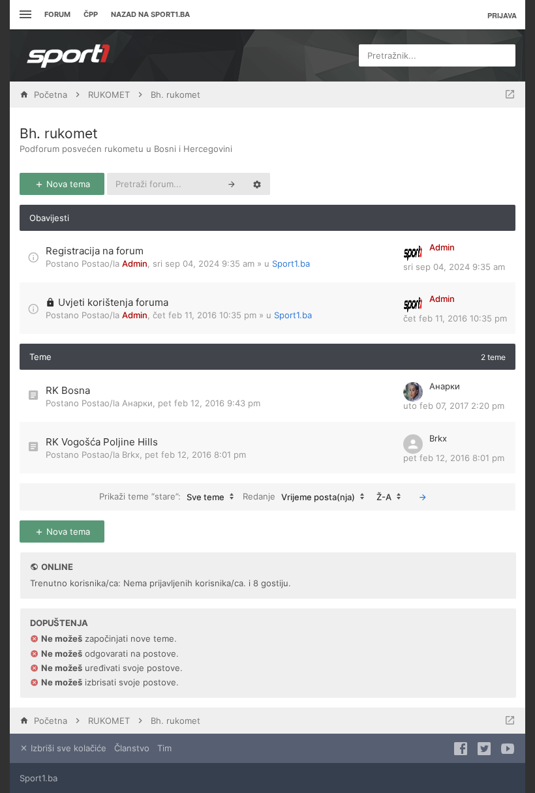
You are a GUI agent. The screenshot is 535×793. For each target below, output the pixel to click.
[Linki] (24, 14)
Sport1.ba (291, 263)
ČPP (91, 14)
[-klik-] (423, 497)
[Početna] (68, 55)
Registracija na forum (95, 251)
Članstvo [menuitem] (131, 748)
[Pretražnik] (232, 184)
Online (57, 566)
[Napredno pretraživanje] (257, 184)
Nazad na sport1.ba (150, 14)
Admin (134, 263)
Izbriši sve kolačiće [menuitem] (67, 748)
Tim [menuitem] (164, 748)
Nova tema (67, 184)
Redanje (299, 495)
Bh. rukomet (59, 133)
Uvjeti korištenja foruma (113, 302)
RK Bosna (68, 390)
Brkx (131, 454)
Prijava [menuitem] (502, 15)
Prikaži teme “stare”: (161, 495)
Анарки (137, 403)
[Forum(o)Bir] (510, 95)
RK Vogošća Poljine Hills (102, 442)
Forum (57, 14)
